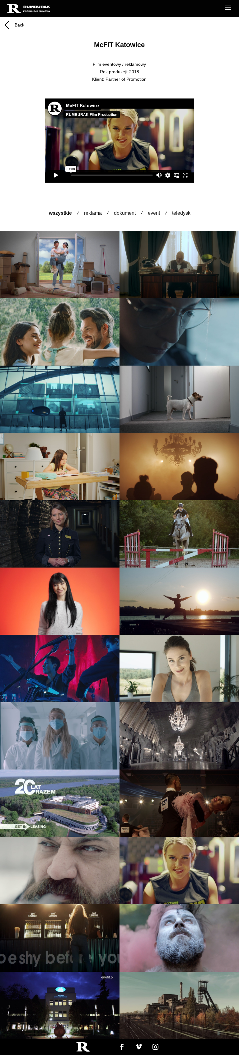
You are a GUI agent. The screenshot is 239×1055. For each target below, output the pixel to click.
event (154, 213)
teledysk (181, 213)
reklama (93, 213)
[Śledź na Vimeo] (138, 1047)
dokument (125, 213)
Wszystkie (60, 213)
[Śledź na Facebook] (122, 1047)
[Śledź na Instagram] (156, 1047)
